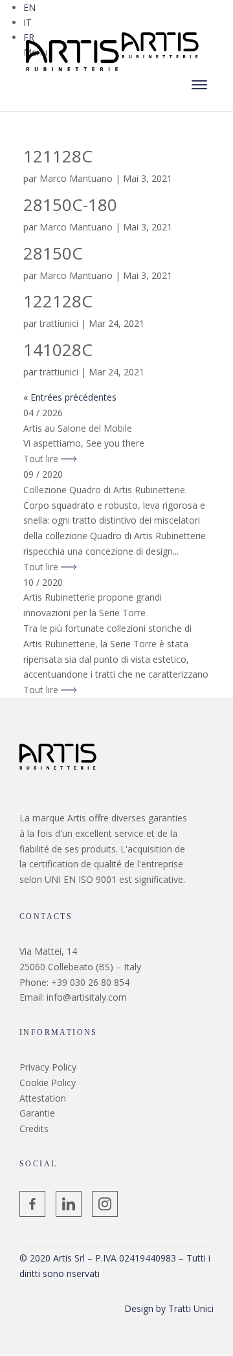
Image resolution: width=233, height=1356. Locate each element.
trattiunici (58, 323)
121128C (58, 156)
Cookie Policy (47, 1082)
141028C (58, 349)
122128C (58, 301)
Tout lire (42, 458)
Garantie (37, 1113)
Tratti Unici (191, 1308)
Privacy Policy (47, 1067)
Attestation (42, 1098)
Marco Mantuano (76, 178)
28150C (53, 253)
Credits (34, 1128)
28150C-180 (70, 204)
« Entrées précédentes (69, 397)
